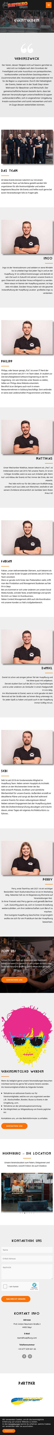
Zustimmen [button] (9, 1431)
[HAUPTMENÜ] (49, 5)
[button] (14, 980)
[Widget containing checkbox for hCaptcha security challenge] (20, 1286)
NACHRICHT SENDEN (15, 1299)
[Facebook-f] (24, 1356)
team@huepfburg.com (27, 1338)
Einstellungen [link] (14, 1424)
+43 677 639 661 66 (27, 1349)
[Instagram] (30, 1356)
